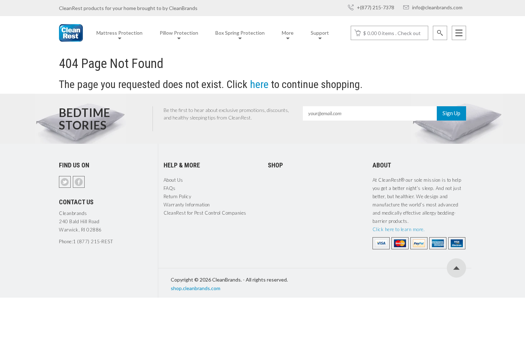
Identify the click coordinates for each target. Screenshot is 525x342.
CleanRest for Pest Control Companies (205, 213)
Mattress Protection (119, 33)
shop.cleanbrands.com (195, 288)
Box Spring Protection (240, 33)
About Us (173, 180)
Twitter (65, 182)
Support (320, 33)
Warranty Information (187, 204)
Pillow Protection (179, 33)
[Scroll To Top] (456, 268)
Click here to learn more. (398, 229)
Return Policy (177, 196)
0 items (386, 33)
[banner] (71, 33)
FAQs (170, 188)
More (288, 33)
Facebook (79, 182)
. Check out (408, 33)
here (259, 84)
